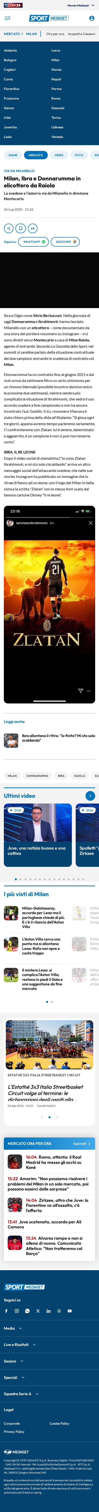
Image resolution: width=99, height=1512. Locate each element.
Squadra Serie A (17, 1393)
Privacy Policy (14, 1431)
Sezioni (10, 1361)
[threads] (59, 1311)
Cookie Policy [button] (59, 1423)
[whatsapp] (27, 1311)
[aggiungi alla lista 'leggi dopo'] (20, 228)
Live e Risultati (16, 1344)
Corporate (12, 1423)
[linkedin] (48, 1311)
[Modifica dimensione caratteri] (32, 228)
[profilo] (91, 18)
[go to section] (90, 796)
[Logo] (49, 18)
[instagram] (16, 1311)
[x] (38, 1311)
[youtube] (69, 1311)
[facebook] (6, 1311)
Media (9, 1328)
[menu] (7, 18)
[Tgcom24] (13, 5)
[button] (49, 18)
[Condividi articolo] (8, 228)
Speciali (10, 1377)
